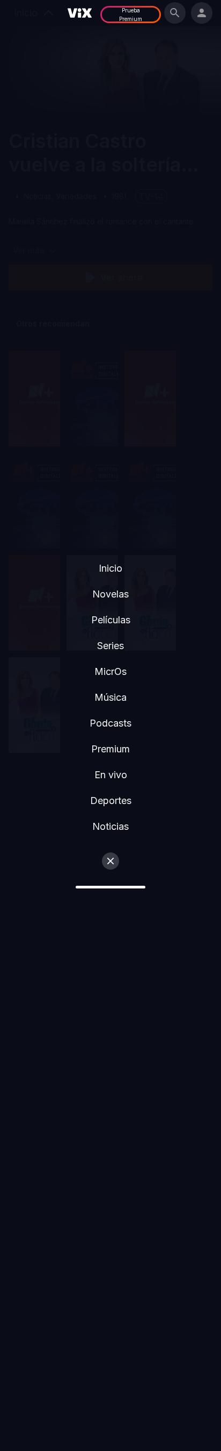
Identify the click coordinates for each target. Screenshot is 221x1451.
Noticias (110, 826)
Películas (110, 619)
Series (110, 645)
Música (110, 697)
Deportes (110, 800)
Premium (110, 749)
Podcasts (110, 723)
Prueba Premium (130, 14)
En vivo (110, 774)
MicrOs (110, 671)
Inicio (110, 568)
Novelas (110, 594)
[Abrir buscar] (175, 13)
